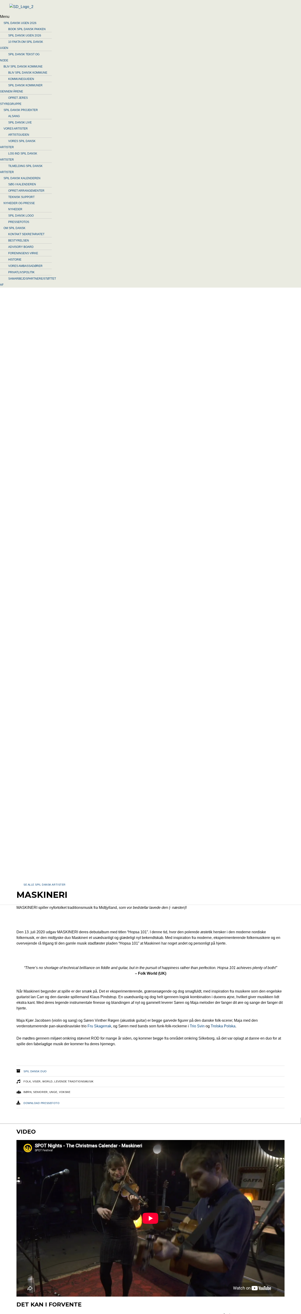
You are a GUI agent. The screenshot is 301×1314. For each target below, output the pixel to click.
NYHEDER (15, 209)
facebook (61, 1121)
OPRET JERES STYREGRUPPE (14, 101)
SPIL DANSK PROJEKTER (21, 110)
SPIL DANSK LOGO (21, 215)
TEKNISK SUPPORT (21, 197)
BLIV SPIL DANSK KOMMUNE (23, 66)
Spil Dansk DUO (35, 1071)
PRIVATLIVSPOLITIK (21, 272)
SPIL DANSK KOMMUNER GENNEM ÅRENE (21, 88)
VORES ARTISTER (16, 128)
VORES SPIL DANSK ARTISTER (18, 144)
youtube (94, 1121)
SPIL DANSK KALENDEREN (22, 178)
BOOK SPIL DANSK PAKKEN (27, 29)
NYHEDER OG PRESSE (19, 203)
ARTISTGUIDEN (18, 134)
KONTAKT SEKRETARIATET (26, 234)
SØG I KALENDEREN (22, 184)
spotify (123, 1121)
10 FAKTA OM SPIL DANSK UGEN (21, 45)
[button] (131, 17)
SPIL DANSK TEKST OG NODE (20, 57)
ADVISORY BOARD (21, 247)
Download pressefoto (41, 1103)
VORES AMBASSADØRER (25, 266)
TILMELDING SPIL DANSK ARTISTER (21, 169)
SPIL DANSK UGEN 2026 (20, 23)
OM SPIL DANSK (14, 228)
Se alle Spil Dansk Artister (45, 884)
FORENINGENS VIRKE (23, 253)
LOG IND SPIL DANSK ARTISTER (18, 156)
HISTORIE (14, 259)
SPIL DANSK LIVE (20, 122)
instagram (154, 1121)
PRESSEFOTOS (18, 222)
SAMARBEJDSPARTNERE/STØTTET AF (28, 281)
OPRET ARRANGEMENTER (26, 190)
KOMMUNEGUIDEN (21, 79)
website (30, 1121)
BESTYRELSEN (18, 240)
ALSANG (14, 116)
